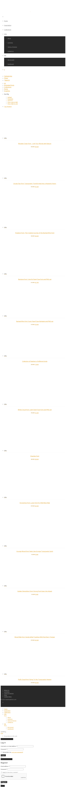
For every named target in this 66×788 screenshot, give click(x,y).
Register (4, 782)
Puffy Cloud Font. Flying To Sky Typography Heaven (34, 679)
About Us (6, 690)
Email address (5, 766)
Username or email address (9, 746)
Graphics (7, 91)
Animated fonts (9, 85)
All (5, 83)
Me (5, 55)
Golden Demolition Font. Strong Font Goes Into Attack (34, 591)
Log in (3, 755)
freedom (8, 106)
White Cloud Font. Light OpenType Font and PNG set (35, 410)
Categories (8, 76)
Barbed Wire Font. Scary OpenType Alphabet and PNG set (34, 321)
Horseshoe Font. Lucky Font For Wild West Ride (35, 503)
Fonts (6, 21)
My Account (11, 60)
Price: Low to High (13, 102)
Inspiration (7, 25)
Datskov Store (12, 454)
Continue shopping (7, 739)
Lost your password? (17, 752)
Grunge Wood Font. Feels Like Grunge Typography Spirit (34, 551)
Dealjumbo (11, 549)
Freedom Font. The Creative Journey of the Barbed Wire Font (34, 233)
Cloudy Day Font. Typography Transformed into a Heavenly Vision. (34, 184)
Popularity (10, 99)
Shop (5, 695)
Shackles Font (34, 456)
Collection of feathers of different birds (34, 361)
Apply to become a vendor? (10, 772)
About (9, 38)
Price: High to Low (13, 104)
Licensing (10, 42)
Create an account (6, 759)
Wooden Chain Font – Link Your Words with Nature (34, 144)
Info (5, 34)
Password (4, 749)
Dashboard (11, 64)
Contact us (11, 51)
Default (10, 97)
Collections (7, 30)
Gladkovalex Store (13, 677)
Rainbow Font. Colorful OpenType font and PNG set (34, 279)
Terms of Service (12, 47)
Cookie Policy (8, 697)
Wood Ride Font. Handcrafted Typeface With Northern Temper (35, 637)
